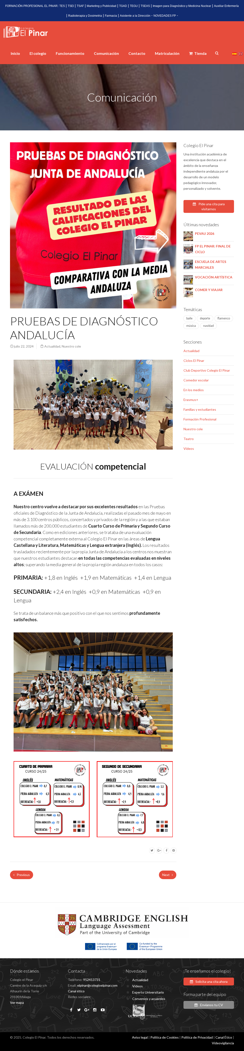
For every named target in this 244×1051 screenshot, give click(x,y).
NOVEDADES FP (164, 15)
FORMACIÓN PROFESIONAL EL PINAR (31, 6)
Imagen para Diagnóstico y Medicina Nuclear (182, 6)
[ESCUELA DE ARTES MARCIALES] (188, 264)
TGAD (123, 6)
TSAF (80, 6)
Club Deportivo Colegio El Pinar (206, 370)
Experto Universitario (148, 992)
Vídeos (188, 448)
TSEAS (145, 6)
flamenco (224, 318)
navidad (208, 326)
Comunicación (106, 53)
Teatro (188, 439)
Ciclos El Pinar (193, 361)
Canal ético (76, 991)
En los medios (193, 390)
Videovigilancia (223, 1043)
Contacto (136, 53)
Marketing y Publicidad (101, 6)
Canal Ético (223, 1037)
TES (62, 6)
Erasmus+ (190, 400)
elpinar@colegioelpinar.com (97, 985)
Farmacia (111, 15)
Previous (23, 875)
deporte (205, 318)
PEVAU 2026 (204, 233)
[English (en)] (241, 53)
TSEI (71, 6)
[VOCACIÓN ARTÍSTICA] (188, 279)
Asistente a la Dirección (135, 15)
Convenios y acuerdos (148, 999)
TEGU (134, 6)
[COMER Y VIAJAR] (188, 292)
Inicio (15, 53)
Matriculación (167, 53)
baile (189, 318)
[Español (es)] (234, 53)
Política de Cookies (164, 1037)
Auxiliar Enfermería (226, 6)
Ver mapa (17, 1002)
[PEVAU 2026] (188, 236)
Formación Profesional (199, 419)
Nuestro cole (71, 346)
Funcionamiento (70, 53)
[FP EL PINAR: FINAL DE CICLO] (188, 248)
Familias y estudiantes (199, 409)
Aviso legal (140, 1037)
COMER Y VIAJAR (209, 290)
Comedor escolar (196, 380)
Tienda (200, 53)
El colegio (38, 53)
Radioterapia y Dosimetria (85, 15)
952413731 (91, 980)
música (191, 326)
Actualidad (52, 346)
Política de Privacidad (197, 1037)
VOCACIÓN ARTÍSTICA (213, 277)
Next (166, 875)
